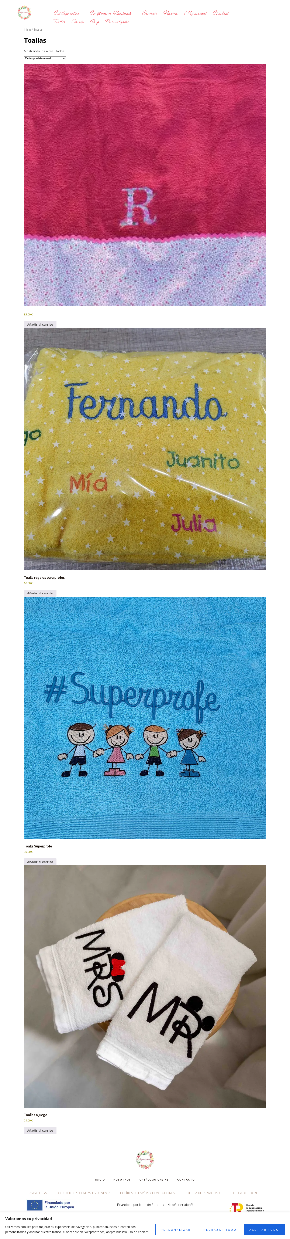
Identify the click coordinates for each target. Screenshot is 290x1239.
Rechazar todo (220, 1230)
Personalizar (176, 1230)
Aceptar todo (264, 1230)
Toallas (59, 21)
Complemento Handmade (110, 13)
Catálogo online (66, 13)
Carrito (78, 21)
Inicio (27, 30)
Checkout (220, 13)
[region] (145, 1225)
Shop (94, 21)
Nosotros (170, 13)
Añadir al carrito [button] (40, 324)
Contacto (149, 13)
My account (195, 13)
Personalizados (117, 21)
